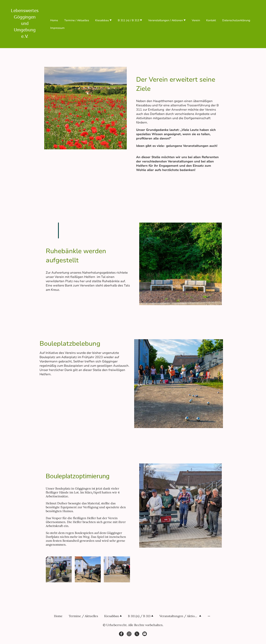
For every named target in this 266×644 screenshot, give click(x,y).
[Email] (144, 634)
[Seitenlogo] (25, 43)
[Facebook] (121, 634)
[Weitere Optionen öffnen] (209, 616)
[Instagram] (129, 634)
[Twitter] (137, 634)
